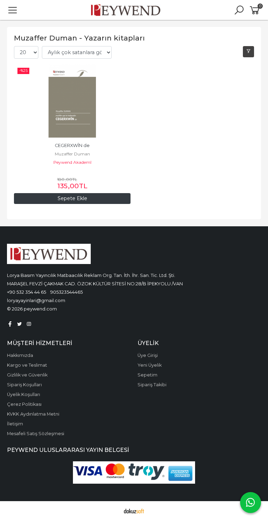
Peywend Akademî (72, 162)
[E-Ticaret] (134, 510)
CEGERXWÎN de (72, 145)
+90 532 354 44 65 (26, 292)
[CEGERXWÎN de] (72, 101)
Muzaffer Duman (72, 153)
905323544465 (66, 292)
